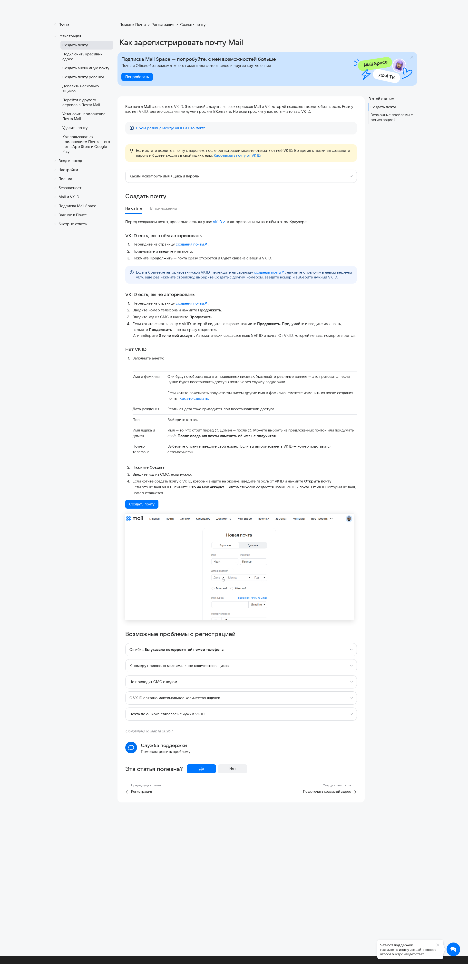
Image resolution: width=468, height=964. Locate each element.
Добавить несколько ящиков (80, 88)
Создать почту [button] (142, 504)
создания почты (190, 244)
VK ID (217, 221)
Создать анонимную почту (85, 68)
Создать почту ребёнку (83, 77)
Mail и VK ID (68, 197)
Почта (63, 24)
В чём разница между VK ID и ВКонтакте (171, 128)
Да (201, 768)
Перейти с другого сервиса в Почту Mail (81, 102)
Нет (232, 768)
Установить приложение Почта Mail (84, 116)
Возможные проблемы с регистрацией (391, 117)
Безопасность (70, 187)
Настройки (68, 169)
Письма (65, 178)
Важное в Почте (72, 215)
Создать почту (75, 45)
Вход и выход (70, 160)
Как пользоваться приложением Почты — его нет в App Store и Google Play (86, 144)
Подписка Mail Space (77, 206)
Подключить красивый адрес (82, 56)
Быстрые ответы (72, 224)
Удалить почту (75, 127)
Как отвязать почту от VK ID (237, 155)
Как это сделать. (194, 398)
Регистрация (69, 36)
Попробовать (137, 76)
